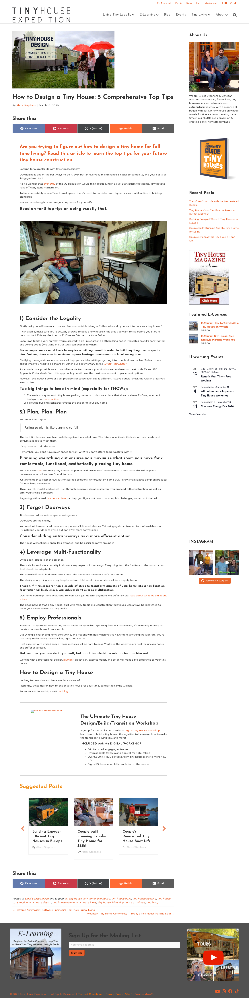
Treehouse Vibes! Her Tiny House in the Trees (138, 836)
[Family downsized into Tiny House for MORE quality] (201, 562)
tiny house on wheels (132, 902)
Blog (167, 14)
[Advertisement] (214, 477)
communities (51, 399)
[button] (217, 991)
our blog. (63, 691)
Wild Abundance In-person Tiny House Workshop (217, 393)
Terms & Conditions (90, 994)
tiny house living (108, 902)
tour (39, 470)
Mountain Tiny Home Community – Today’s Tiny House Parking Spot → (130, 913)
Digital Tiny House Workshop (142, 730)
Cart (198, 3)
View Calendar (197, 414)
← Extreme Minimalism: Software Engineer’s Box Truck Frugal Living (53, 910)
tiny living (152, 902)
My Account (211, 3)
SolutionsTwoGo (144, 994)
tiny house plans (56, 498)
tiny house (103, 898)
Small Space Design (37, 898)
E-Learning (147, 14)
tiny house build (121, 898)
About (220, 14)
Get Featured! (164, 3)
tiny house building (144, 898)
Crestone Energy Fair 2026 (217, 406)
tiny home (89, 898)
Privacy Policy (114, 994)
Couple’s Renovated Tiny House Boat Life (92, 836)
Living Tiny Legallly (117, 14)
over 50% (49, 183)
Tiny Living (199, 14)
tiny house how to (63, 902)
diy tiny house (73, 898)
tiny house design (40, 902)
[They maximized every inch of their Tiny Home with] (227, 562)
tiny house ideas (86, 902)
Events (178, 3)
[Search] (233, 15)
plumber (68, 659)
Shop (189, 3)
